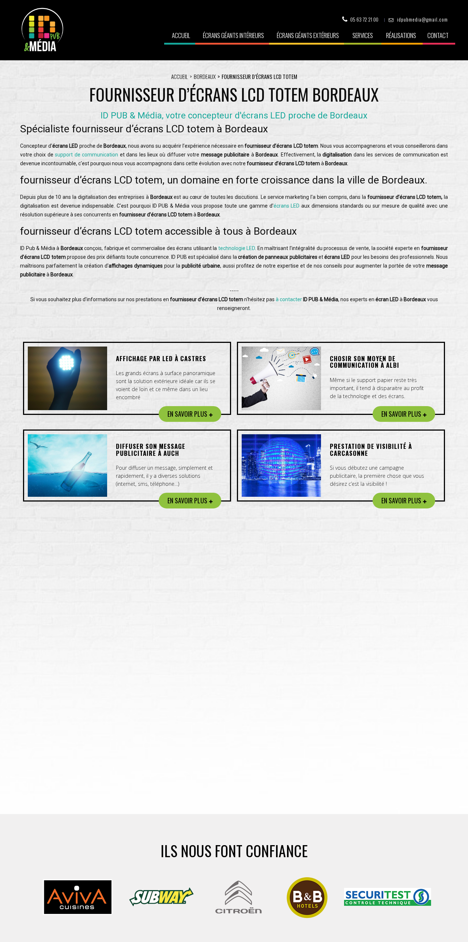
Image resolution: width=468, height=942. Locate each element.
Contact (438, 35)
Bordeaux (205, 76)
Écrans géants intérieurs (233, 35)
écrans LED (286, 206)
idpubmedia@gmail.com (422, 19)
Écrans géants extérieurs (308, 35)
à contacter (289, 299)
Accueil (181, 35)
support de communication (86, 155)
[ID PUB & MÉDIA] (42, 29)
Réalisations (401, 35)
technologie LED (236, 248)
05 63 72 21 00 (364, 19)
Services (362, 35)
